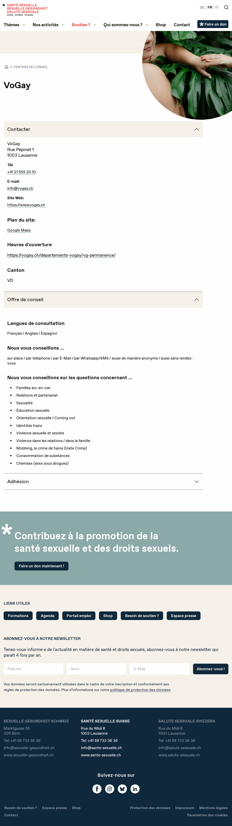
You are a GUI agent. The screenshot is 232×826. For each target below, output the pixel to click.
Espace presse (183, 615)
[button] (222, 815)
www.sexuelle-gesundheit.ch (29, 755)
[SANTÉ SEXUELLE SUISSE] (25, 9)
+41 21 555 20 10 (21, 171)
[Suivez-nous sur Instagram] (109, 788)
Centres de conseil (30, 67)
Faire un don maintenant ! (41, 565)
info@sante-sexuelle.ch (101, 747)
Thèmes (11, 25)
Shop (161, 25)
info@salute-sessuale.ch (179, 747)
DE (202, 7)
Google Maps (19, 230)
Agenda (47, 615)
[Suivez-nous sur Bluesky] (122, 788)
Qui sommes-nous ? (123, 25)
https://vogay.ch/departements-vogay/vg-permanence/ (61, 255)
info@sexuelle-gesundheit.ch (29, 747)
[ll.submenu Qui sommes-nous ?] (147, 25)
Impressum (184, 807)
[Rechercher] (226, 7)
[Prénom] (33, 670)
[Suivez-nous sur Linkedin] (135, 788)
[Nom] (96, 670)
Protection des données (150, 807)
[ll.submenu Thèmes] (24, 25)
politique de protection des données (140, 689)
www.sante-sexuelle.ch (101, 755)
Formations (18, 615)
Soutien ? (81, 25)
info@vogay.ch (20, 188)
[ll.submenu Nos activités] (63, 25)
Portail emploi (79, 615)
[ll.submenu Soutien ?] (94, 25)
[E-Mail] (159, 670)
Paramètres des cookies (207, 815)
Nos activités (45, 25)
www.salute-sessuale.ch (179, 755)
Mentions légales (213, 807)
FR (210, 7)
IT (217, 7)
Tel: (22, 740)
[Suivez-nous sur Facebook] (97, 788)
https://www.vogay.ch (26, 204)
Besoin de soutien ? (142, 615)
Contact (182, 25)
